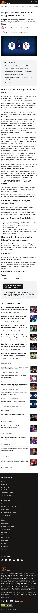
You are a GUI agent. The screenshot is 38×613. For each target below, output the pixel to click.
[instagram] (10, 560)
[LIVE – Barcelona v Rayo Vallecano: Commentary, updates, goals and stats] (33, 440)
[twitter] (6, 560)
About (3, 481)
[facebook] (2, 560)
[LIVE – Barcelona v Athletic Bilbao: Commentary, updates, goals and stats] (33, 309)
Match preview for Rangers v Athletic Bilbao (17, 65)
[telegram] (18, 560)
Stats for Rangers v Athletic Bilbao (14, 74)
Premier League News (7, 526)
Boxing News (5, 537)
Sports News (5, 509)
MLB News (4, 546)
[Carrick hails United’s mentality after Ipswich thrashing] (33, 417)
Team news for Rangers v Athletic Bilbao (16, 68)
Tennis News (5, 549)
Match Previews (9, 6)
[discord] (22, 560)
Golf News (4, 543)
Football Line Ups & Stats (8, 512)
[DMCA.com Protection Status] (7, 606)
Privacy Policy (5, 487)
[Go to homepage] (5, 2)
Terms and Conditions (7, 492)
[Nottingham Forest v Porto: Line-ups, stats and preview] (33, 404)
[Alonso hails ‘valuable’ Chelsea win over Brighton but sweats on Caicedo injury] (33, 451)
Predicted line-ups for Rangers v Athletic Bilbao (18, 71)
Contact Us (4, 484)
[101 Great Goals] (19, 569)
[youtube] (14, 560)
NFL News (4, 535)
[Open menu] (36, 2)
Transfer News (5, 504)
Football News (5, 523)
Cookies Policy (5, 490)
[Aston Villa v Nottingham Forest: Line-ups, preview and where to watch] (33, 378)
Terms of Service (6, 495)
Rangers (17, 278)
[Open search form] (31, 2)
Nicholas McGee (9, 28)
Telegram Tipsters (6, 515)
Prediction (8, 82)
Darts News (4, 540)
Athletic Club (7, 278)
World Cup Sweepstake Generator (11, 507)
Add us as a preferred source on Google (16, 32)
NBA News (4, 532)
